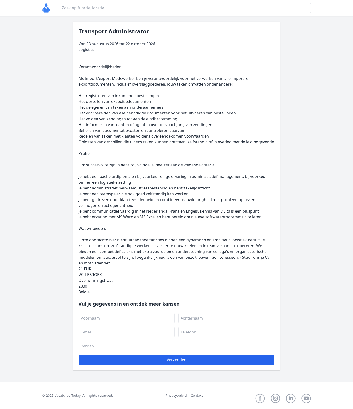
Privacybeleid (176, 395)
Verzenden (176, 359)
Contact (197, 395)
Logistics (86, 49)
